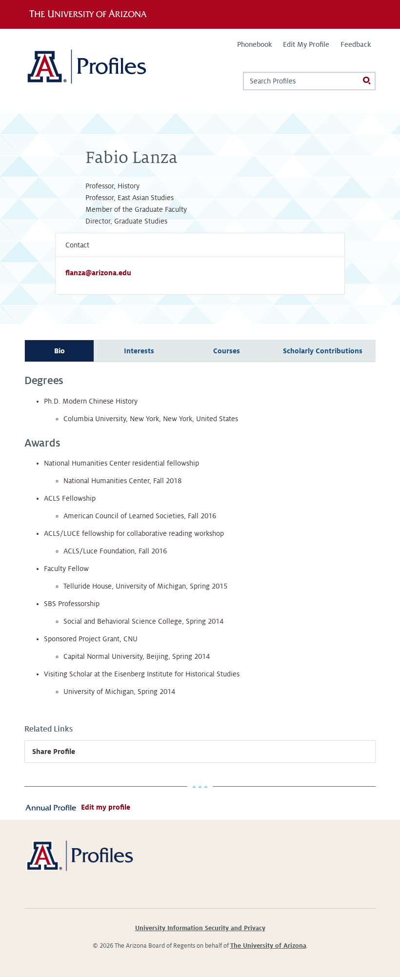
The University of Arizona (268, 945)
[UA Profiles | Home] (101, 70)
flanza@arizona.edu (98, 273)
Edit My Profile (306, 44)
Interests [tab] (139, 351)
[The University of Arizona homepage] (91, 14)
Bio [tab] (59, 351)
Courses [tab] (226, 351)
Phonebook (254, 44)
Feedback (355, 44)
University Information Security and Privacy (200, 928)
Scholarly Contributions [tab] (322, 351)
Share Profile (53, 751)
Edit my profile (105, 807)
